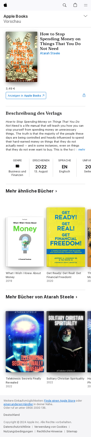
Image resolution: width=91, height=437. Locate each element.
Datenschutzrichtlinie (17, 426)
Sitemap (71, 431)
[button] (64, 5)
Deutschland (12, 414)
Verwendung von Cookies (50, 426)
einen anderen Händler (18, 404)
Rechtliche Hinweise (50, 431)
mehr (81, 149)
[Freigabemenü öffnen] (83, 95)
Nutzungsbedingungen (18, 431)
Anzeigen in (24, 95)
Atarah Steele (50, 53)
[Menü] (85, 5)
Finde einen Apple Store (59, 400)
